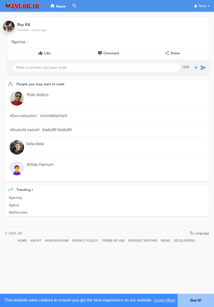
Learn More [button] (164, 300)
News (165, 240)
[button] (196, 67)
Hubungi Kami (57, 240)
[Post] (203, 67)
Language (201, 233)
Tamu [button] (202, 5)
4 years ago (38, 30)
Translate (23, 30)
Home (22, 240)
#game (14, 204)
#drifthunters (18, 212)
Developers (184, 240)
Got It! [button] (195, 300)
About (35, 240)
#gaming (15, 197)
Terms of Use (113, 240)
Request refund (142, 240)
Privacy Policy (85, 240)
